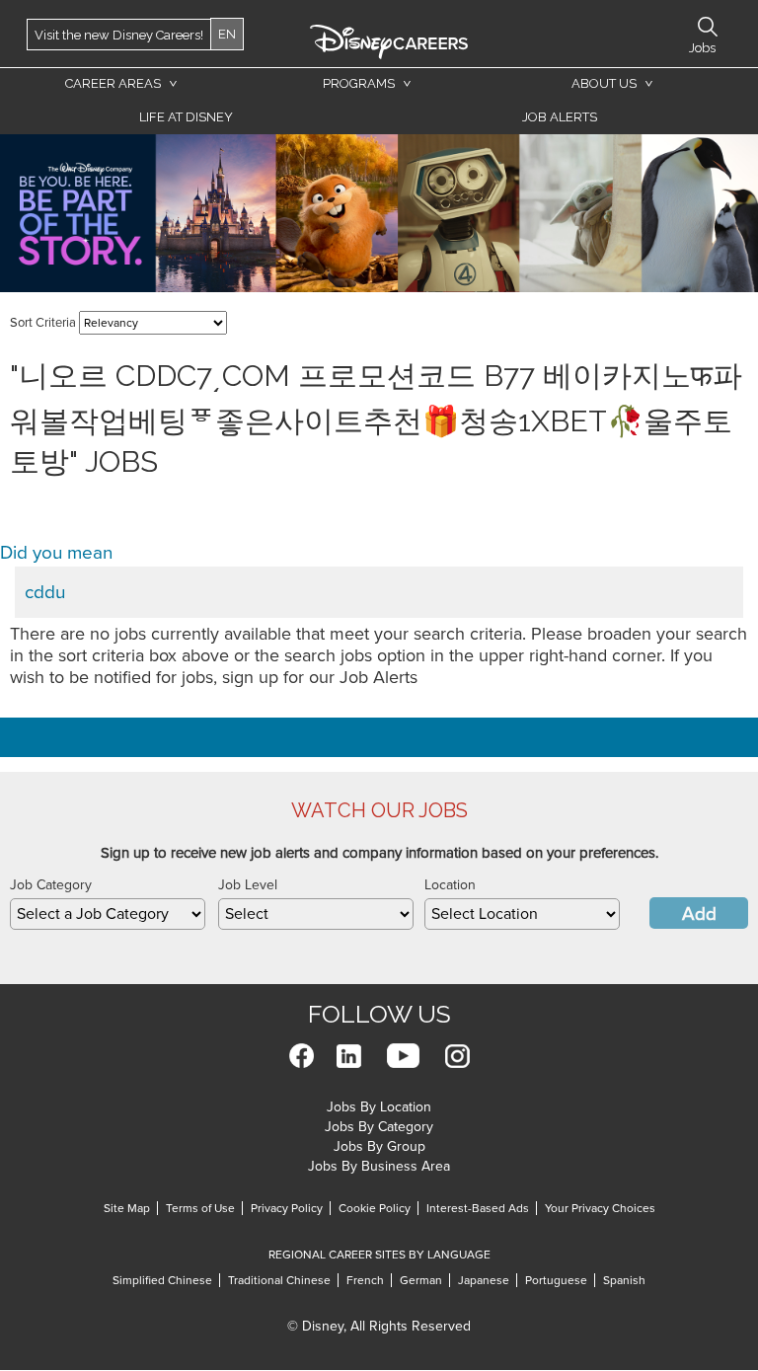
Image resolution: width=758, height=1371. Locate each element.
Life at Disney (186, 117)
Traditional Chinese (279, 1280)
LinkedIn (349, 1055)
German (421, 1280)
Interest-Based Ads (477, 1208)
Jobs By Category (379, 1126)
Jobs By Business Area (379, 1166)
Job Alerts (559, 117)
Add (699, 914)
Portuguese (556, 1280)
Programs (359, 83)
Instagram (457, 1055)
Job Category (51, 884)
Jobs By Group (379, 1146)
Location (450, 884)
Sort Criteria (43, 323)
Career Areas (113, 83)
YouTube (403, 1055)
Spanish (624, 1280)
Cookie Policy (375, 1208)
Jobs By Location (379, 1107)
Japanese (483, 1280)
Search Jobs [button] (707, 27)
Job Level (247, 884)
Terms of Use (200, 1208)
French (365, 1280)
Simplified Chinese (162, 1280)
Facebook (301, 1055)
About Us (604, 83)
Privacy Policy (287, 1208)
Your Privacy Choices (600, 1208)
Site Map (127, 1208)
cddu (45, 592)
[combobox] (107, 914)
